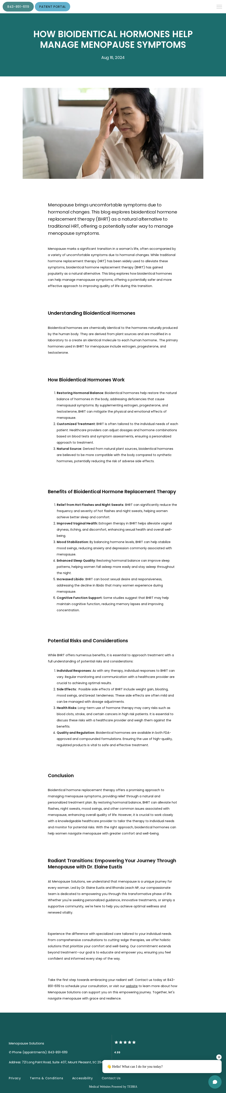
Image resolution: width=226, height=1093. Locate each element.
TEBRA (132, 1086)
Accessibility (82, 1078)
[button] (219, 7)
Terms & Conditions (46, 1078)
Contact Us (111, 1078)
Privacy (15, 1078)
